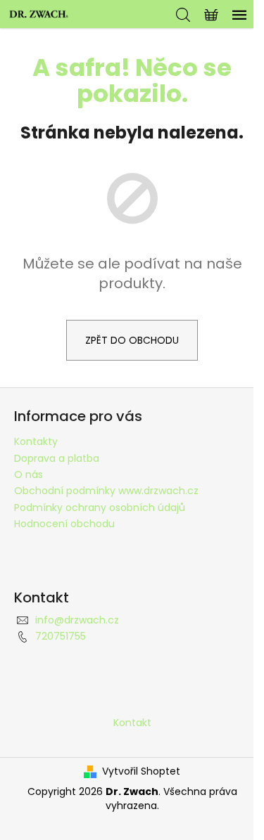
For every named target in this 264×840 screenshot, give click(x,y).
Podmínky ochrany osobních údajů (99, 507)
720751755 (60, 636)
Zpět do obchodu (132, 340)
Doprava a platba (56, 458)
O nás (28, 474)
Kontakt (132, 723)
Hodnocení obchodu (64, 524)
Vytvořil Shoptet (141, 771)
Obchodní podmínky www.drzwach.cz (106, 491)
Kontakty (36, 441)
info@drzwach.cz (77, 620)
